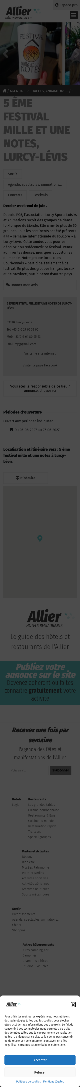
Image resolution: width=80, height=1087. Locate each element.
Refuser (40, 1072)
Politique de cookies (28, 1081)
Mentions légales (53, 1081)
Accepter (40, 1060)
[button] (73, 1004)
